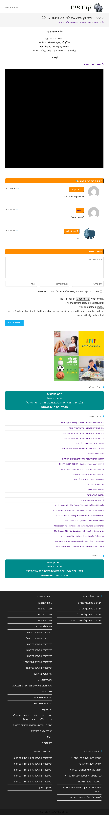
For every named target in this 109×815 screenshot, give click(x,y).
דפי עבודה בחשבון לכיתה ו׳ (39, 656)
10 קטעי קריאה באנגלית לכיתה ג (91, 500)
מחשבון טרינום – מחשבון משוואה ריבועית (32, 725)
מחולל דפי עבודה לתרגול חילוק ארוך (90, 443)
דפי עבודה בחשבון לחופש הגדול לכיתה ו (33, 781)
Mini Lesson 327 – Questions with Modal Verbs (84, 520)
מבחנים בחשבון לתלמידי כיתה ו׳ (86, 620)
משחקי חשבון (45, 787)
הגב (17, 189)
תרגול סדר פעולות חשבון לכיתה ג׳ (85, 769)
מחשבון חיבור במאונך (95, 495)
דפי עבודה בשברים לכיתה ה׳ (87, 781)
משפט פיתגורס (45, 679)
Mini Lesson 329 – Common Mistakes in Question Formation (78, 510)
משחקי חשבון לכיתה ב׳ (90, 763)
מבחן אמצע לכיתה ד (96, 453)
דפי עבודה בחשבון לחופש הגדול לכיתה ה (32, 775)
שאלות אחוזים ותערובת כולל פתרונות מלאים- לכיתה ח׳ (83, 459)
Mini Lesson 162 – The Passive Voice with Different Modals (79, 505)
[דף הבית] (103, 22)
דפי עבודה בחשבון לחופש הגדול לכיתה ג (33, 763)
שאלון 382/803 (45, 620)
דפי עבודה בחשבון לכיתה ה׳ (39, 650)
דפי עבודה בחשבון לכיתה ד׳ (39, 644)
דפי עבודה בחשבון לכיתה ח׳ (38, 667)
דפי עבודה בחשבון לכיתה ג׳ (39, 638)
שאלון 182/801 (45, 608)
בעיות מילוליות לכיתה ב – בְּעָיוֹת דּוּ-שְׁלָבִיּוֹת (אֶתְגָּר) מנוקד (82, 422)
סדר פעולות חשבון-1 (96, 484)
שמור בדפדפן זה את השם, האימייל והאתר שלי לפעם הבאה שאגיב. (67, 291)
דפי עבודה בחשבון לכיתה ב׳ (39, 632)
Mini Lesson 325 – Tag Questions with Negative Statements (79, 531)
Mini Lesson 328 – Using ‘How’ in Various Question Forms (80, 515)
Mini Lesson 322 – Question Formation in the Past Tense (80, 546)
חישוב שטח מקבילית (42, 697)
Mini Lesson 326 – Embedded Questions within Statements (79, 526)
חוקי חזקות (47, 709)
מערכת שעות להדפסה (41, 731)
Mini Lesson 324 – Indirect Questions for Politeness (82, 536)
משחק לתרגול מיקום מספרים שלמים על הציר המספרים (82, 448)
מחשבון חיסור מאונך (96, 489)
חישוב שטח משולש (43, 703)
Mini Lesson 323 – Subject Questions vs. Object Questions (79, 541)
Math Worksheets (42, 626)
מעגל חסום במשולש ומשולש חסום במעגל (32, 685)
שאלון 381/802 (45, 614)
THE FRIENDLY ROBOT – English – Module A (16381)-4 (81, 464)
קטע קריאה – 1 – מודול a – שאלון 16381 (88, 479)
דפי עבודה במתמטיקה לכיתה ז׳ (37, 662)
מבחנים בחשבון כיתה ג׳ (89, 608)
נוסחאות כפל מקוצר (42, 673)
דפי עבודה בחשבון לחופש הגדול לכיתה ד (33, 769)
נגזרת (49, 737)
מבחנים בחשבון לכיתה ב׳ (89, 602)
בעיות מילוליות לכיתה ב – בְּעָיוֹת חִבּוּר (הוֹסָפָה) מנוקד (84, 438)
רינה (79, 210)
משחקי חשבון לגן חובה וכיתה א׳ (86, 758)
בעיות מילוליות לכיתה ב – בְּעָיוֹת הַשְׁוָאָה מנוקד (86, 428)
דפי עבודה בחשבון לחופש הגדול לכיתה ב (32, 758)
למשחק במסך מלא (94, 64)
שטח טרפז (47, 691)
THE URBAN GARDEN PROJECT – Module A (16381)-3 (82, 469)
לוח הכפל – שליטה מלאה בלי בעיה (85, 797)
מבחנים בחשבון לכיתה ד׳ (89, 614)
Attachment (97, 298)
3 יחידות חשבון (45, 602)
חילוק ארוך (47, 742)
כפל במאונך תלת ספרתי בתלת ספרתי (83, 775)
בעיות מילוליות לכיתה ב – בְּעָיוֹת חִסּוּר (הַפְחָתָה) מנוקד (83, 433)
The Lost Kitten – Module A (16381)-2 (88, 474)
